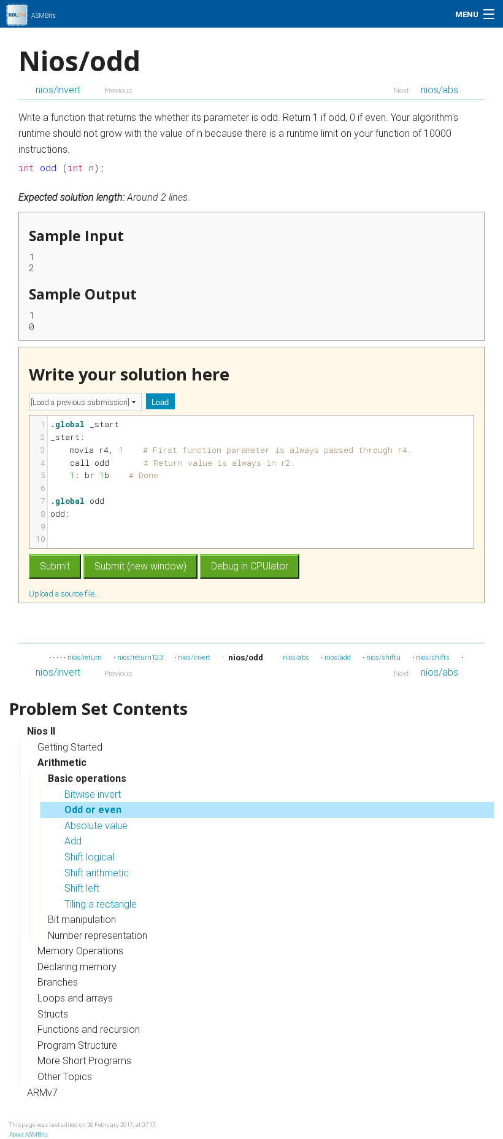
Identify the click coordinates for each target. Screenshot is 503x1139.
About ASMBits (28, 1134)
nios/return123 (140, 658)
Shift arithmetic (96, 873)
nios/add (337, 658)
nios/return (84, 658)
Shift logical (89, 857)
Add (73, 841)
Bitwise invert (92, 794)
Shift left (81, 888)
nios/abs (439, 90)
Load (160, 401)
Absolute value (96, 826)
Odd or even (92, 810)
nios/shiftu (383, 658)
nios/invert (58, 90)
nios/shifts (433, 658)
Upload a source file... (65, 593)
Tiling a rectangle (100, 904)
